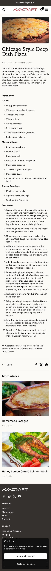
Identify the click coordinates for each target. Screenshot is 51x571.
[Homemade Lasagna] (25, 398)
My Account (8, 512)
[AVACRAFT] (25, 9)
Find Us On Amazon (11, 531)
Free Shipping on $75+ (25, 3)
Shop (4, 515)
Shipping (6, 534)
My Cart (6, 508)
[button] (4, 9)
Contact (6, 519)
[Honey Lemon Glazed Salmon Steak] (25, 449)
